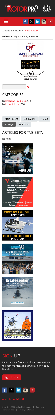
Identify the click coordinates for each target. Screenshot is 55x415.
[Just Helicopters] (27, 8)
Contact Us (40, 407)
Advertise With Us (12, 399)
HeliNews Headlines (15, 100)
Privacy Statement (26, 409)
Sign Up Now (11, 377)
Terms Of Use (8, 409)
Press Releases (12, 104)
